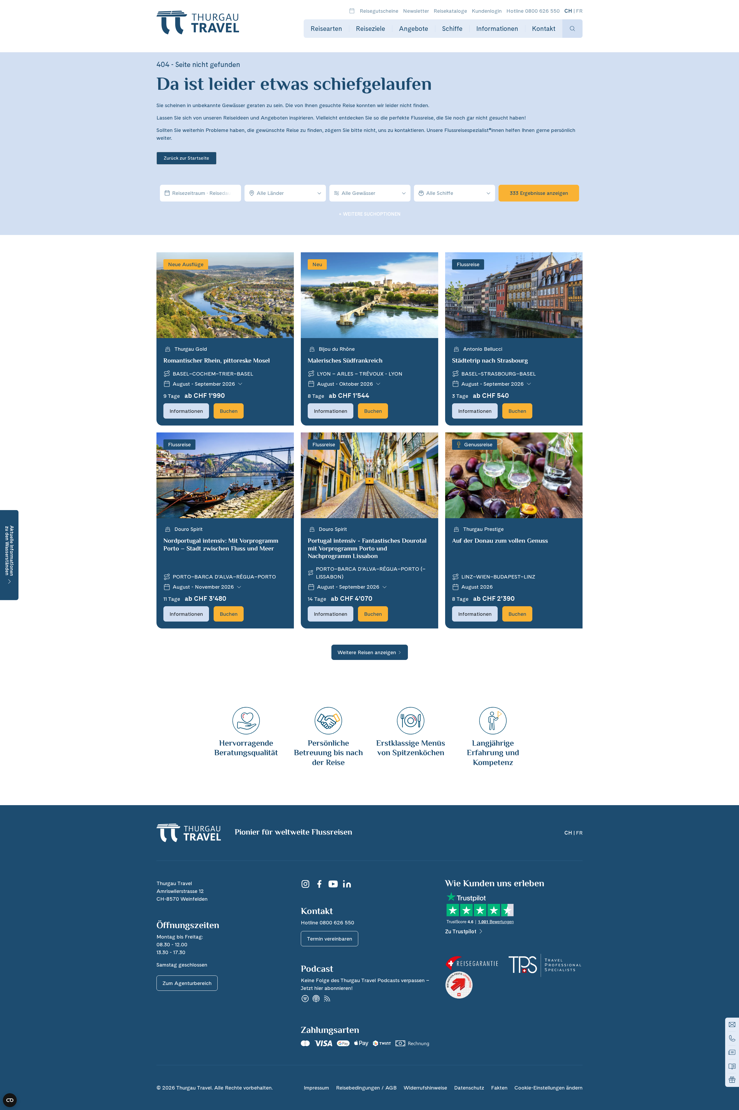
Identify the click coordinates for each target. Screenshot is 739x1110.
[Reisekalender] (352, 11)
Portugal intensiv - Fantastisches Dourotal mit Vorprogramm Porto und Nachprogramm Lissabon (367, 548)
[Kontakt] (732, 1024)
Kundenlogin (487, 11)
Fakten (499, 1088)
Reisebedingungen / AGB (366, 1088)
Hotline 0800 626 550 (533, 11)
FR (579, 11)
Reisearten (326, 28)
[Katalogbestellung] (732, 1066)
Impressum (316, 1088)
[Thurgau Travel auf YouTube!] (333, 884)
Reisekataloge (450, 11)
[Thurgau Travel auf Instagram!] (305, 884)
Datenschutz (469, 1088)
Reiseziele (370, 28)
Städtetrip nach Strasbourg (490, 361)
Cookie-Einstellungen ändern (548, 1088)
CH (568, 11)
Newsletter (416, 11)
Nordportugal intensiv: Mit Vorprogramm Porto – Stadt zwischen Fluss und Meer (220, 545)
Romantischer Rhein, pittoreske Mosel (216, 361)
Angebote (413, 28)
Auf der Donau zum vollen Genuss (500, 541)
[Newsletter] (732, 1052)
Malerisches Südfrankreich (345, 361)
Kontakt (543, 28)
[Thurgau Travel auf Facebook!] (319, 884)
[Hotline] (732, 1038)
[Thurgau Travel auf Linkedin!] (347, 884)
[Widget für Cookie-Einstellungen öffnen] (10, 1100)
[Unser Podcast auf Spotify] (305, 998)
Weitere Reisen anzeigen (366, 652)
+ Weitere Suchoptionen (370, 214)
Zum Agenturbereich (187, 983)
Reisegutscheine (379, 11)
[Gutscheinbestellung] (732, 1080)
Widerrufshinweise (425, 1088)
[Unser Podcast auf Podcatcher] (327, 998)
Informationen (497, 28)
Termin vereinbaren (329, 939)
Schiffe (452, 28)
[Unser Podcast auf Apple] (316, 998)
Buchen (229, 411)
